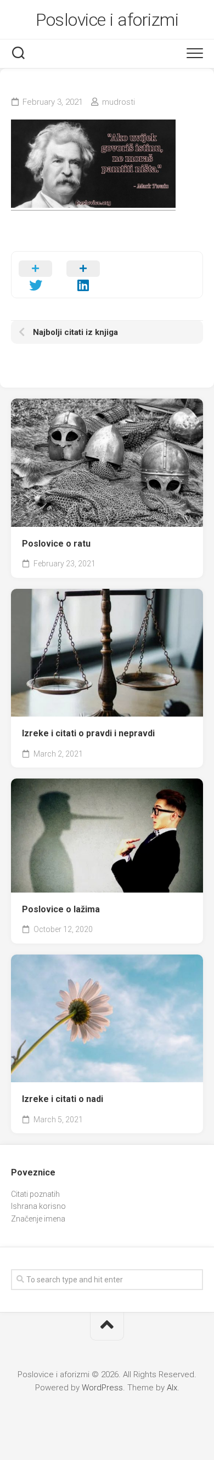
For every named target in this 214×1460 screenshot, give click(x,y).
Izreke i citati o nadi (62, 1099)
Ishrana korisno (38, 1206)
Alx (172, 1388)
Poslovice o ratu (56, 543)
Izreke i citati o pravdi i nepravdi (88, 733)
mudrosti (118, 102)
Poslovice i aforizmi (107, 19)
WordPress (102, 1388)
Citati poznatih (35, 1194)
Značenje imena (38, 1218)
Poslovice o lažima (61, 909)
